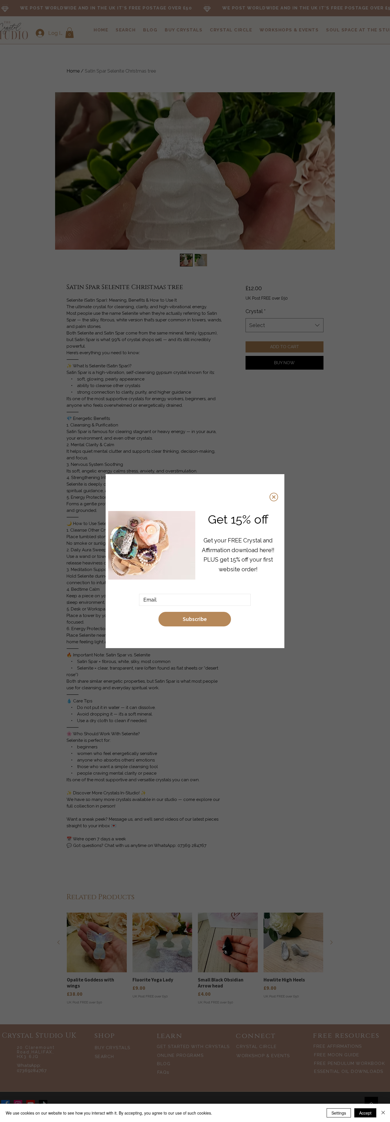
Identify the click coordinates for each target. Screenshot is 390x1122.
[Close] (383, 1112)
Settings (338, 1113)
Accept (365, 1113)
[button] (273, 497)
